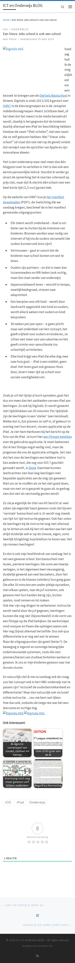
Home (6, 20)
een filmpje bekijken (57, 437)
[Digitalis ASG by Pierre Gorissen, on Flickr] (13, 713)
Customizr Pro (45, 946)
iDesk (32, 468)
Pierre (13, 39)
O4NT (7, 106)
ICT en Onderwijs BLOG (30, 940)
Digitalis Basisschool (53, 95)
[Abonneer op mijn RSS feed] (37, 956)
